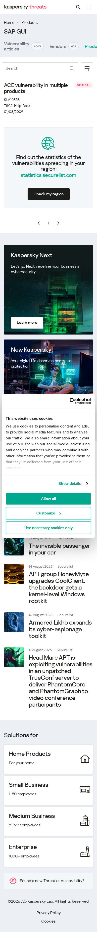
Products (29, 22)
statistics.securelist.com (48, 175)
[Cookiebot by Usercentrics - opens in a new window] (69, 401)
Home (9, 22)
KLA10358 (12, 100)
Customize (45, 513)
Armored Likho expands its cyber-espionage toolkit (60, 629)
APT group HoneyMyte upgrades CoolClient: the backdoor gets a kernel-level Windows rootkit (59, 587)
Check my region (49, 194)
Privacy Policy (49, 912)
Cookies (48, 921)
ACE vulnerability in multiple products (36, 88)
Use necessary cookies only (48, 528)
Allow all (48, 499)
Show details (69, 483)
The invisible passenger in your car (59, 549)
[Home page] (25, 7)
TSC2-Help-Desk (17, 106)
